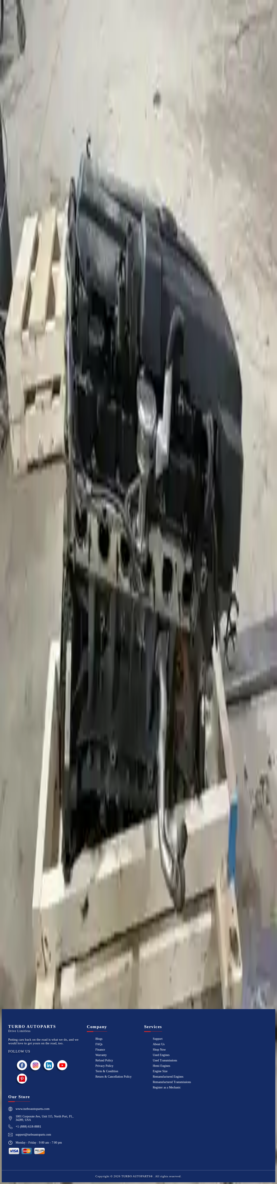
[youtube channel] (62, 1065)
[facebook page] (22, 1065)
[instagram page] (35, 1065)
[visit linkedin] (49, 1065)
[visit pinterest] (22, 1079)
